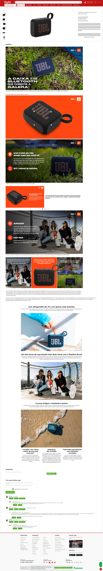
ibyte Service (58, 550)
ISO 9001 (22, 540)
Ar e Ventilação (35, 537)
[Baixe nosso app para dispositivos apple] (72, 555)
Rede (44, 549)
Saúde (44, 551)
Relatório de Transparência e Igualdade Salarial (24, 548)
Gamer (44, 537)
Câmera (34, 551)
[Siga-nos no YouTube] (50, 563)
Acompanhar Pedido (59, 545)
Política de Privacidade (60, 539)
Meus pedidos (58, 537)
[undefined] (42, 25)
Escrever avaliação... (51, 473)
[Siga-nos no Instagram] (44, 563)
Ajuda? (100, 564)
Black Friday (22, 545)
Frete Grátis (57, 540)
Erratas (21, 544)
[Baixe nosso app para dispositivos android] (79, 555)
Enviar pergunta (10, 492)
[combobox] (48, 2)
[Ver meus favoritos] (95, 2)
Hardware (45, 540)
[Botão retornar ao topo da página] (100, 569)
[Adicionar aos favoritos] (72, 11)
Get (44, 539)
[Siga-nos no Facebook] (55, 563)
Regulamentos (58, 544)
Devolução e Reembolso (60, 549)
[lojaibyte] (1, 7)
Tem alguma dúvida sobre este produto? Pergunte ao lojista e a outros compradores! (19, 483)
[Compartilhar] (75, 11)
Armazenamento (36, 539)
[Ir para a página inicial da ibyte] (7, 2)
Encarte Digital (58, 542)
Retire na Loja (58, 547)
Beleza (33, 545)
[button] (4, 15)
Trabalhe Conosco (24, 542)
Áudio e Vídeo (35, 540)
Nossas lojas (23, 539)
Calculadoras (35, 549)
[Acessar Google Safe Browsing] (78, 568)
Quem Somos (23, 537)
